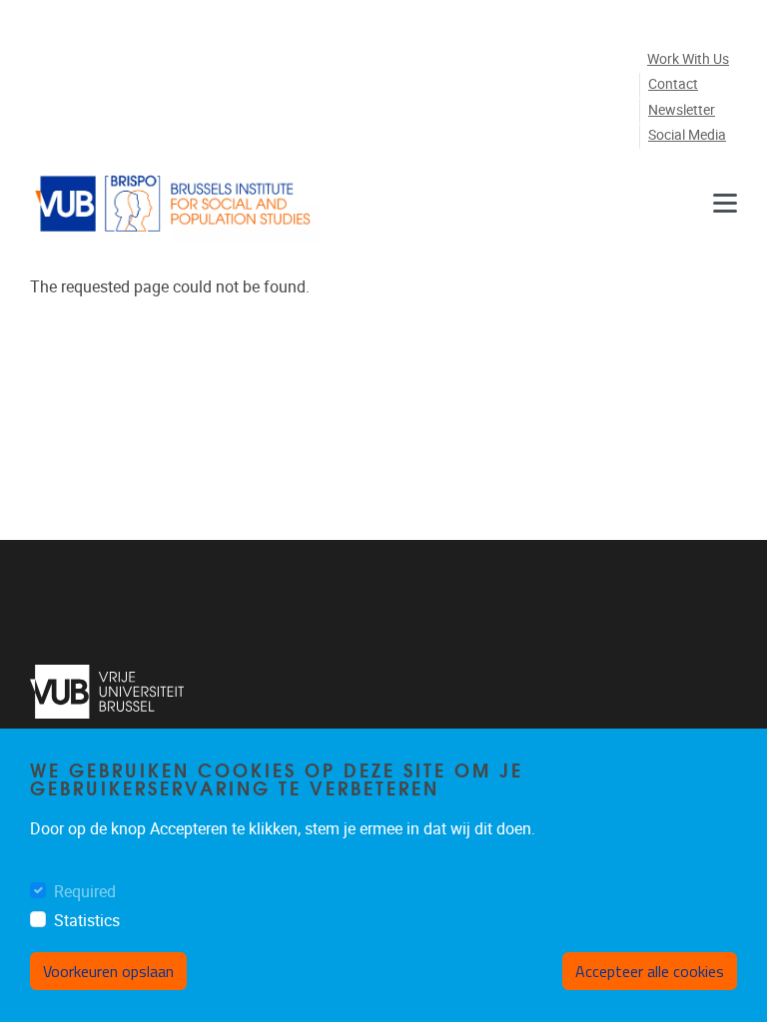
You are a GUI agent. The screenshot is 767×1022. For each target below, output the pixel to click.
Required (85, 891)
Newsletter (681, 110)
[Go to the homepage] (175, 204)
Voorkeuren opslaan (108, 971)
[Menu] (725, 204)
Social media (687, 135)
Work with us (688, 59)
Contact (673, 84)
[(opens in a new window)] (107, 692)
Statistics (87, 920)
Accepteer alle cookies (649, 971)
